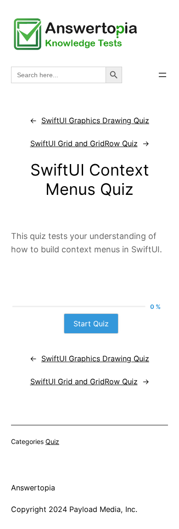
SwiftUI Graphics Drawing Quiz (95, 120)
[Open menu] (162, 74)
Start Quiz (91, 323)
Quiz (52, 441)
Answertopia (33, 487)
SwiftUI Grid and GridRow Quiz (84, 143)
